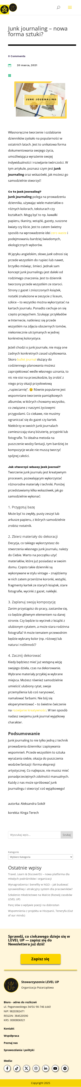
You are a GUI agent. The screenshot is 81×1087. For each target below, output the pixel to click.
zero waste (59, 233)
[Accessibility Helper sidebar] (4, 9)
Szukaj (67, 835)
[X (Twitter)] (26, 1068)
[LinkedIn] (45, 1068)
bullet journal (27, 359)
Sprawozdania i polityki (19, 1050)
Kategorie (13, 852)
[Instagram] (36, 1068)
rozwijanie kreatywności (29, 710)
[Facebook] (7, 1068)
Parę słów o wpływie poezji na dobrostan (33, 905)
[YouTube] (55, 1068)
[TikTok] (16, 1068)
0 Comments (16, 56)
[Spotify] (64, 1068)
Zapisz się (40, 958)
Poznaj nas (11, 1043)
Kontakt (9, 1028)
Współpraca (11, 1035)
